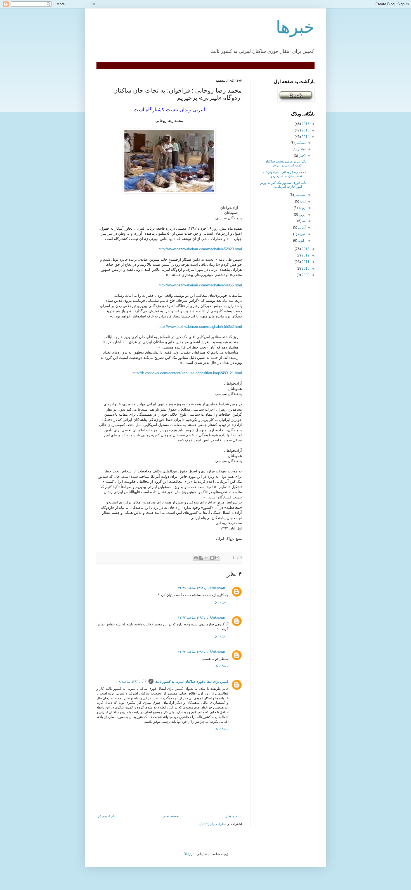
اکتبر (302, 156)
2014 (305, 137)
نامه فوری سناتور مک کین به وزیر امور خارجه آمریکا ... (283, 185)
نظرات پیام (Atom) (212, 824)
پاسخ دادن (221, 602)
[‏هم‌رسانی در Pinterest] (196, 558)
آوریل (301, 227)
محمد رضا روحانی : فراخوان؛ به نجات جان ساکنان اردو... (284, 174)
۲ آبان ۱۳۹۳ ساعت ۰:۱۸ (131, 682)
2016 (305, 124)
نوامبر (301, 149)
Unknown (217, 588)
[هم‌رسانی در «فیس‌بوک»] (201, 558)
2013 (305, 249)
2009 (305, 275)
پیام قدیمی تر (107, 816)
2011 (305, 262)
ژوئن (302, 214)
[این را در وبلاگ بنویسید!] (212, 558)
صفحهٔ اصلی (171, 816)
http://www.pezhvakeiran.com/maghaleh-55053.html (200, 326)
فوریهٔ (301, 234)
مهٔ (303, 221)
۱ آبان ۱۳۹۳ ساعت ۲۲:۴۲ (202, 618)
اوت (302, 201)
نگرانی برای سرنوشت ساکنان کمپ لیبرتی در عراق (285, 163)
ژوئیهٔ (302, 208)
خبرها (295, 27)
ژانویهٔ (301, 240)
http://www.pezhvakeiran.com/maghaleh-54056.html (200, 285)
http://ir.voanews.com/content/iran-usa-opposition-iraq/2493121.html (187, 373)
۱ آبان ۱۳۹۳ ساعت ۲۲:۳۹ (202, 588)
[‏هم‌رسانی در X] (206, 558)
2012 (305, 255)
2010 (305, 268)
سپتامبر (300, 195)
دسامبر (300, 143)
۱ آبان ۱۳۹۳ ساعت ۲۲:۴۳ (202, 652)
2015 (305, 130)
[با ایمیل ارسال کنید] (217, 558)
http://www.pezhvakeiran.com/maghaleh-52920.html (200, 249)
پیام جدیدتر (233, 816)
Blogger (190, 854)
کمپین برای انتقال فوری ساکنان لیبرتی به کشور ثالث (191, 682)
